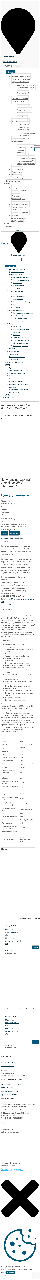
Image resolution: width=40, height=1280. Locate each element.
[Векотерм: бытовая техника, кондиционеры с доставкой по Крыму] (8, 4)
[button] (12, 538)
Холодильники (7, 1087)
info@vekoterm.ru (7, 1066)
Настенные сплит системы (11, 1084)
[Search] (34, 149)
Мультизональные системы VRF (17, 600)
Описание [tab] (8, 609)
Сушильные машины (9, 1094)
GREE (10, 604)
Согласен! (10, 1272)
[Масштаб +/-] (1, 1275)
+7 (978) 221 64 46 (8, 1062)
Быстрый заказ (14, 533)
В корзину (5, 533)
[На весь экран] (4, 1275)
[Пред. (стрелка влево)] (1, 1278)
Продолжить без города (12, 1169)
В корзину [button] (36, 947)
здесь (3, 1272)
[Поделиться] (6, 1275)
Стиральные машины (9, 1091)
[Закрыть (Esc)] (8, 1275)
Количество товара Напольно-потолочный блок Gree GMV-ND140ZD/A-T (14, 527)
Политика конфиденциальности (13, 1123)
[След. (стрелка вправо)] (4, 1278)
